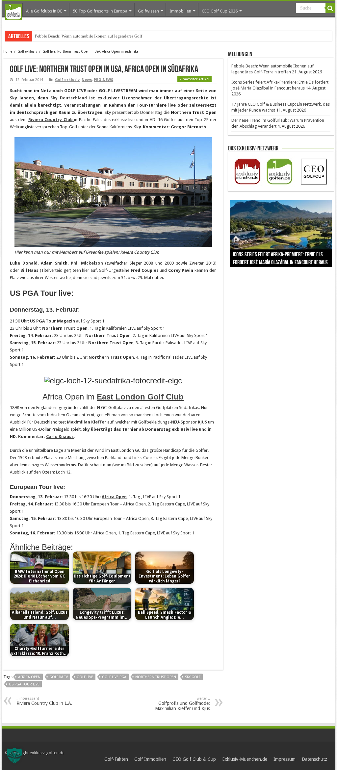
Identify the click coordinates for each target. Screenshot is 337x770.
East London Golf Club (140, 396)
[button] (14, 755)
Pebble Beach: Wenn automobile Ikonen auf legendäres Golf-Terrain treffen (101, 36)
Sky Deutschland (68, 97)
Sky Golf (192, 677)
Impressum (284, 759)
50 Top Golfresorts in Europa (100, 11)
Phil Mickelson (87, 263)
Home (7, 51)
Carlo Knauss (60, 436)
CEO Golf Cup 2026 (220, 11)
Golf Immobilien (150, 759)
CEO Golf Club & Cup (194, 759)
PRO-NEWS (103, 80)
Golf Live (85, 677)
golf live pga (114, 677)
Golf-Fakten (116, 759)
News (87, 80)
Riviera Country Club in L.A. (44, 701)
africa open (29, 677)
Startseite (13, 11)
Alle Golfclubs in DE (44, 11)
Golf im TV (58, 677)
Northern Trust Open (155, 677)
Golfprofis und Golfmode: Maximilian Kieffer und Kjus (182, 703)
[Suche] (330, 8)
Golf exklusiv (27, 51)
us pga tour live (24, 684)
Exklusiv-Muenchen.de (244, 759)
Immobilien (180, 11)
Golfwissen (148, 11)
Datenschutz (314, 759)
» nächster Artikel (194, 79)
